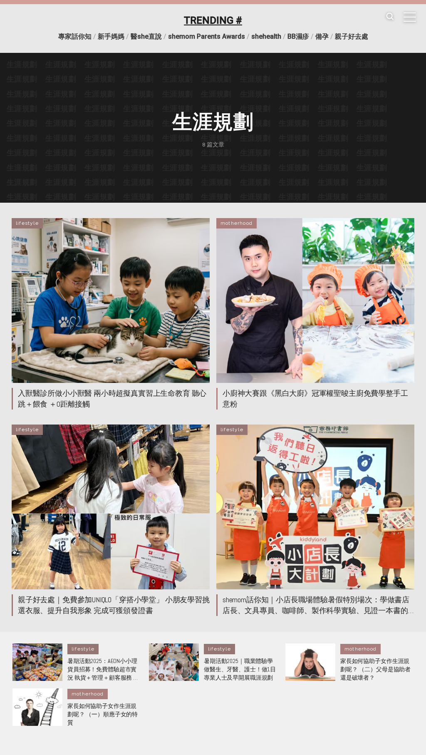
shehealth (266, 36)
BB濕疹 (298, 36)
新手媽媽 (111, 36)
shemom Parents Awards (206, 36)
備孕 (322, 36)
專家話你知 (75, 36)
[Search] (390, 17)
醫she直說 (146, 36)
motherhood (236, 223)
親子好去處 (351, 36)
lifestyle (27, 223)
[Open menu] (410, 17)
